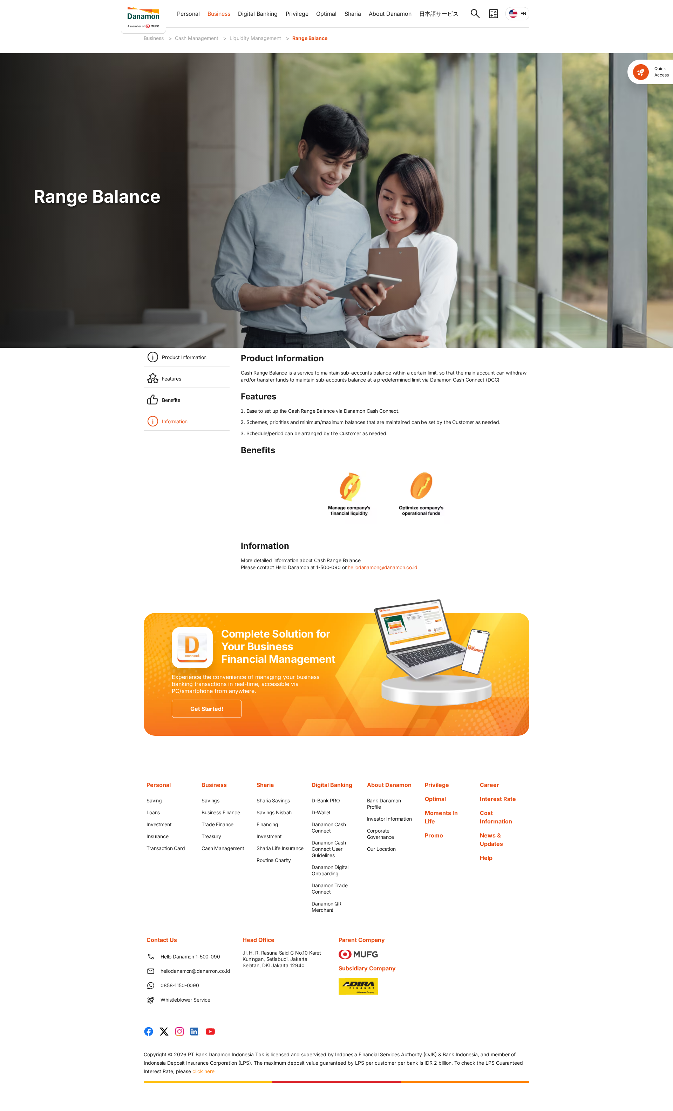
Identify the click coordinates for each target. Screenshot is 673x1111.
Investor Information (389, 819)
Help (486, 857)
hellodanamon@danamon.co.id (382, 567)
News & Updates (491, 839)
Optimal (326, 13)
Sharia (353, 13)
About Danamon (390, 13)
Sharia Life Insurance (280, 848)
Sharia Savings (273, 800)
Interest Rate (498, 798)
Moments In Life (441, 817)
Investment (159, 824)
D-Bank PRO (326, 800)
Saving (154, 800)
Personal (188, 13)
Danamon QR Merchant (326, 907)
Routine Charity (274, 860)
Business (219, 13)
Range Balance (309, 38)
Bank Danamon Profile (384, 803)
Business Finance (221, 812)
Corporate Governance (380, 834)
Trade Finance (217, 824)
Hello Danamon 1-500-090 (190, 956)
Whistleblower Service (185, 1000)
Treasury (211, 836)
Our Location (381, 849)
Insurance (158, 836)
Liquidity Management (255, 38)
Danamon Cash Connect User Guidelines (329, 849)
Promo (434, 835)
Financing (267, 824)
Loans (153, 812)
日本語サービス (438, 13)
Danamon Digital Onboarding (330, 870)
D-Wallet (321, 812)
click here (203, 1071)
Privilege (297, 13)
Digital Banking (258, 13)
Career (489, 784)
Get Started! (206, 708)
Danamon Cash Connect (329, 827)
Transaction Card (166, 848)
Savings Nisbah (274, 812)
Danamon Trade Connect (329, 888)
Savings (210, 800)
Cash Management (196, 38)
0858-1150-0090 (180, 985)
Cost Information (496, 817)
